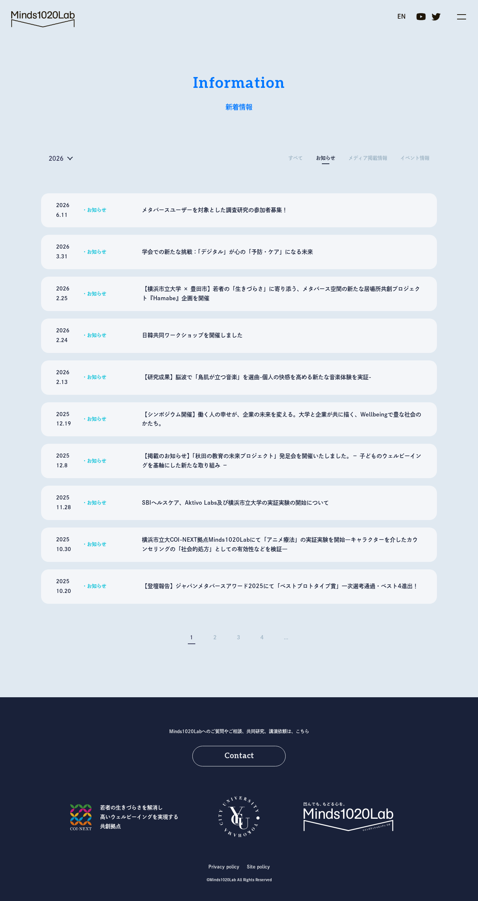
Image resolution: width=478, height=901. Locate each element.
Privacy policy (223, 866)
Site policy (258, 866)
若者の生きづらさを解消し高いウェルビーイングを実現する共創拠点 (139, 817)
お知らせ (325, 158)
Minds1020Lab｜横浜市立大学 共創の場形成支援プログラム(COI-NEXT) (43, 19)
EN (401, 16)
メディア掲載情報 (367, 158)
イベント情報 (414, 158)
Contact (239, 755)
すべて (295, 158)
